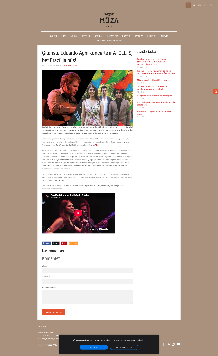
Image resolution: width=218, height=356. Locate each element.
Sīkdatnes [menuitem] (41, 326)
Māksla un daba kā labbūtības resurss (153, 80)
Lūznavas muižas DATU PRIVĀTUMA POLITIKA (56, 345)
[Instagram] (173, 344)
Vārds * (45, 266)
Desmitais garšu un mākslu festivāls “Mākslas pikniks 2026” (156, 103)
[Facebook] (163, 344)
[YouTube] (178, 344)
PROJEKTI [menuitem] (151, 36)
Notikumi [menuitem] (99, 36)
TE (96, 145)
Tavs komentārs (49, 287)
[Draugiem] (168, 344)
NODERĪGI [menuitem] (126, 36)
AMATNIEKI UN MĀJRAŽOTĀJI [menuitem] (109, 40)
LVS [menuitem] (188, 5)
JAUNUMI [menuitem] (74, 36)
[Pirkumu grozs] (215, 91)
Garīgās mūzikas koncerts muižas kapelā (154, 95)
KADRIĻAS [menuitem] (139, 36)
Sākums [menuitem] (53, 36)
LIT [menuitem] (205, 5)
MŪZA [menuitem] (63, 36)
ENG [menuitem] (193, 5)
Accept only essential (124, 347)
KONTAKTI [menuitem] (164, 36)
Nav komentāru (70, 66)
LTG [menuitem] (211, 5)
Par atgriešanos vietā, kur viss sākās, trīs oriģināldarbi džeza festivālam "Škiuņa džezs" (156, 72)
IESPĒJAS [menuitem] (86, 36)
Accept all (94, 347)
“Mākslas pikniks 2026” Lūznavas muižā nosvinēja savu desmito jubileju (153, 87)
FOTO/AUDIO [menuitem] (112, 36)
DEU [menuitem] (199, 5)
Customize (140, 340)
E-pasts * (46, 276)
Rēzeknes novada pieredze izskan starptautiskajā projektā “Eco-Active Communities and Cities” (152, 62)
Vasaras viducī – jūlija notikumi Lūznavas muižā (154, 112)
